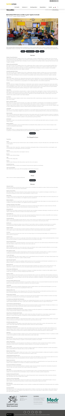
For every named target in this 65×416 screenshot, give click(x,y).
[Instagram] (57, 1)
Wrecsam (42, 51)
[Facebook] (50, 1)
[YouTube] (56, 1)
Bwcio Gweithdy (32, 133)
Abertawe (23, 51)
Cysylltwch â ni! (23, 400)
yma (24, 177)
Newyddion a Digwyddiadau (21, 16)
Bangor (37, 51)
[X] (52, 1)
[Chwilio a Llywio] (57, 7)
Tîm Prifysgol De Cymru (30, 51)
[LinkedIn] (54, 1)
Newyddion (15, 16)
